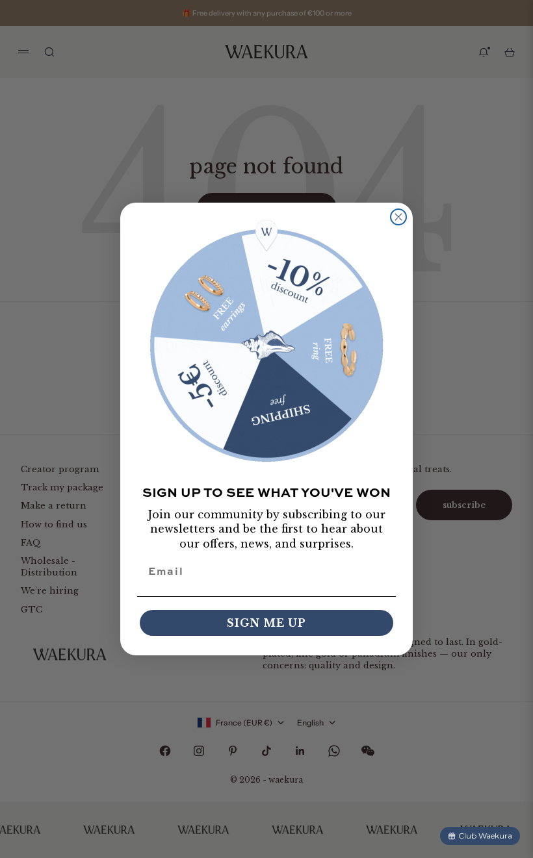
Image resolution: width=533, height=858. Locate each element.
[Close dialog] (398, 217)
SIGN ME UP (266, 622)
